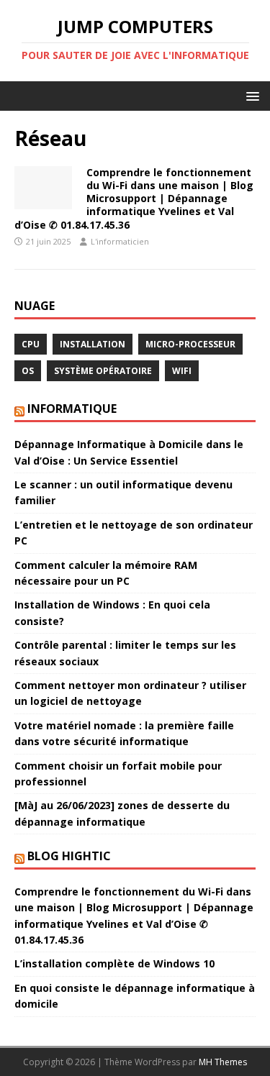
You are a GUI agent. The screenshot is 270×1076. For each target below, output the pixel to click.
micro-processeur (190, 344)
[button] (250, 95)
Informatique (72, 408)
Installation (92, 344)
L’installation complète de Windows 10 (114, 963)
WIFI (182, 371)
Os (28, 371)
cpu (31, 344)
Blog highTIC (69, 856)
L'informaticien (120, 241)
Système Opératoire (103, 371)
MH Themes (223, 1062)
